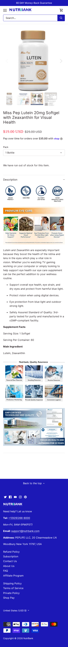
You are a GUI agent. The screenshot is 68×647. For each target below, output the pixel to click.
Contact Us (10, 561)
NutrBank (28, 638)
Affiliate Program (13, 575)
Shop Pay (9, 597)
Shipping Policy (12, 583)
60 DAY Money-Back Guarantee (34, 2)
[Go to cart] (61, 10)
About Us (8, 566)
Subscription (10, 556)
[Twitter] (5, 496)
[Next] (61, 61)
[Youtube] (15, 496)
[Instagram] (20, 496)
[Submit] (61, 18)
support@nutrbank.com (25, 531)
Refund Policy (11, 551)
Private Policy (11, 593)
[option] (34, 60)
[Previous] (7, 61)
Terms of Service (13, 588)
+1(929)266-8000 (19, 518)
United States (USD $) (15, 610)
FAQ (5, 570)
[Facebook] (10, 496)
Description (10, 179)
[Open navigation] (5, 10)
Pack (5, 147)
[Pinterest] (25, 496)
